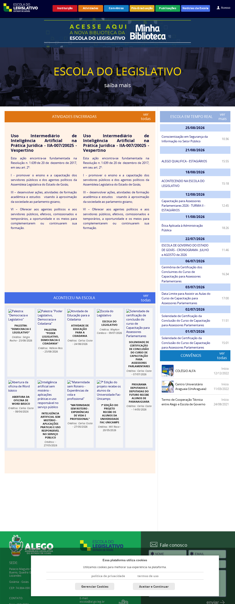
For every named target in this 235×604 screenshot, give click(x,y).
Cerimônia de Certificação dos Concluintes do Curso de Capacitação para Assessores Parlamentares (182, 274)
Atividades (90, 8)
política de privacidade (108, 576)
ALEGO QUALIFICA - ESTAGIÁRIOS (184, 161)
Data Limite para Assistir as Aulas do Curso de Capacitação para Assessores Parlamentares (186, 298)
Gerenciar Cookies (94, 586)
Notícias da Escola (195, 8)
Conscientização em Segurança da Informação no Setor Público (185, 139)
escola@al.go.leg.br (92, 602)
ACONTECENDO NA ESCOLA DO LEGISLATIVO (183, 183)
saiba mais (117, 85)
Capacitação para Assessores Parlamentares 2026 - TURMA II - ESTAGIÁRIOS (183, 205)
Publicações (167, 8)
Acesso (225, 8)
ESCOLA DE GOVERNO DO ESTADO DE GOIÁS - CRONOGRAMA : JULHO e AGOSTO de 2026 (185, 250)
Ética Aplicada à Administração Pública (182, 227)
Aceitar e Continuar (154, 586)
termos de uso (148, 576)
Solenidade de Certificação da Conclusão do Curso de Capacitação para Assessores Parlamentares (186, 320)
